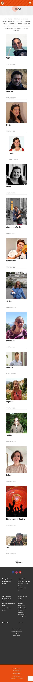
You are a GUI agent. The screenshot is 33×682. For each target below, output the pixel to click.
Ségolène (10, 401)
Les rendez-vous (6, 581)
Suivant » (17, 562)
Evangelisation (7, 579)
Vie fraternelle (6, 596)
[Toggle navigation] (30, 3)
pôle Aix (20, 598)
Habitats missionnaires (8, 603)
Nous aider (5, 623)
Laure (11, 153)
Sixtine (9, 301)
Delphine (9, 475)
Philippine (10, 341)
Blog (17, 9)
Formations (21, 579)
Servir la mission (22, 588)
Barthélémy (11, 261)
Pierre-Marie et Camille (15, 519)
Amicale (4, 605)
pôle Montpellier (22, 608)
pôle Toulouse (21, 614)
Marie (8, 125)
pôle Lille (20, 601)
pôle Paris (20, 612)
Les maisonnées (6, 598)
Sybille (9, 435)
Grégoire (9, 367)
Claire (8, 186)
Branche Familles (22, 617)
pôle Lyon (20, 603)
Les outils (4, 583)
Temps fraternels (7, 601)
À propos (20, 623)
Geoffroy (9, 91)
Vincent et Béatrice (13, 227)
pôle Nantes (21, 610)
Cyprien (9, 58)
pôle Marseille (21, 605)
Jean (8, 547)
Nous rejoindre (22, 596)
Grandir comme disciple (24, 581)
